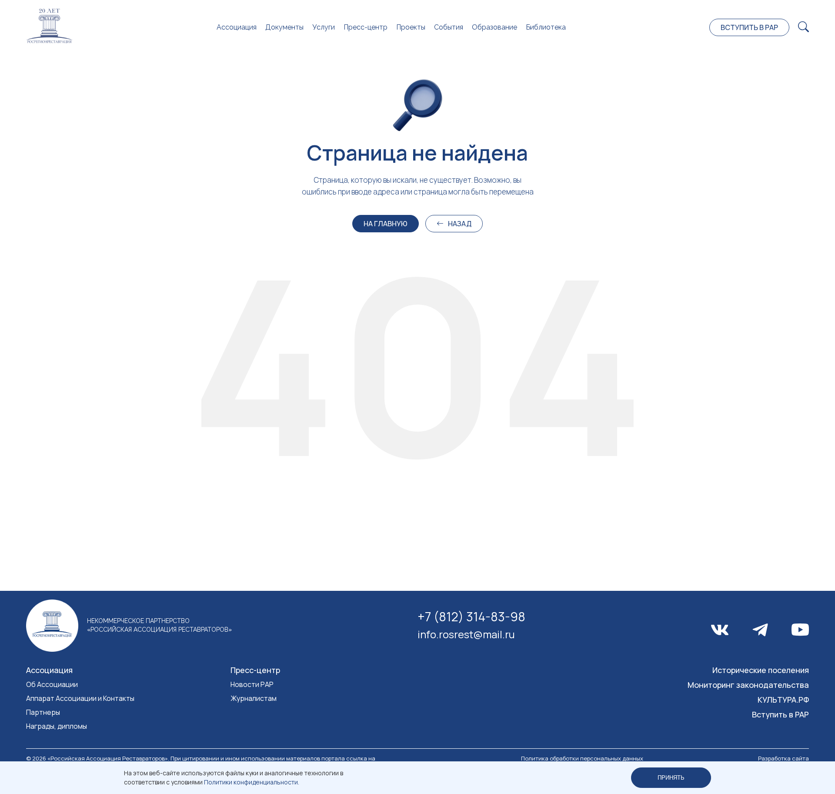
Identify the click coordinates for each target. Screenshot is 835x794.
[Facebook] (760, 630)
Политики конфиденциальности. (251, 782)
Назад (459, 223)
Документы (284, 27)
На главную (385, 223)
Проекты (410, 27)
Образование (494, 27)
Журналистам (253, 698)
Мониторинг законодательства (748, 685)
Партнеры (43, 712)
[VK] (719, 630)
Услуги (323, 27)
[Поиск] (803, 27)
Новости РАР (252, 684)
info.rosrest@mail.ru (466, 634)
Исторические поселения (760, 670)
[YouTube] (800, 630)
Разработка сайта (783, 758)
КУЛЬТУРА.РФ (783, 699)
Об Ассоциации (52, 684)
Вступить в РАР (749, 27)
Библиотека (546, 27)
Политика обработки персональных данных (582, 758)
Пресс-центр (365, 27)
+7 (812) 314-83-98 (471, 616)
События (448, 27)
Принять (671, 777)
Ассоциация (237, 27)
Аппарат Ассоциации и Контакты (80, 698)
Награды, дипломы (56, 726)
